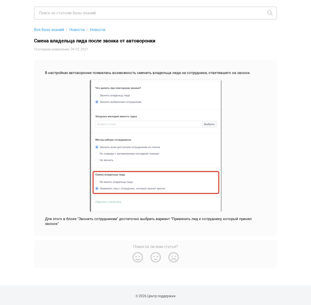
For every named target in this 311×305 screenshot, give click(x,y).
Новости (77, 29)
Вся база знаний (49, 29)
